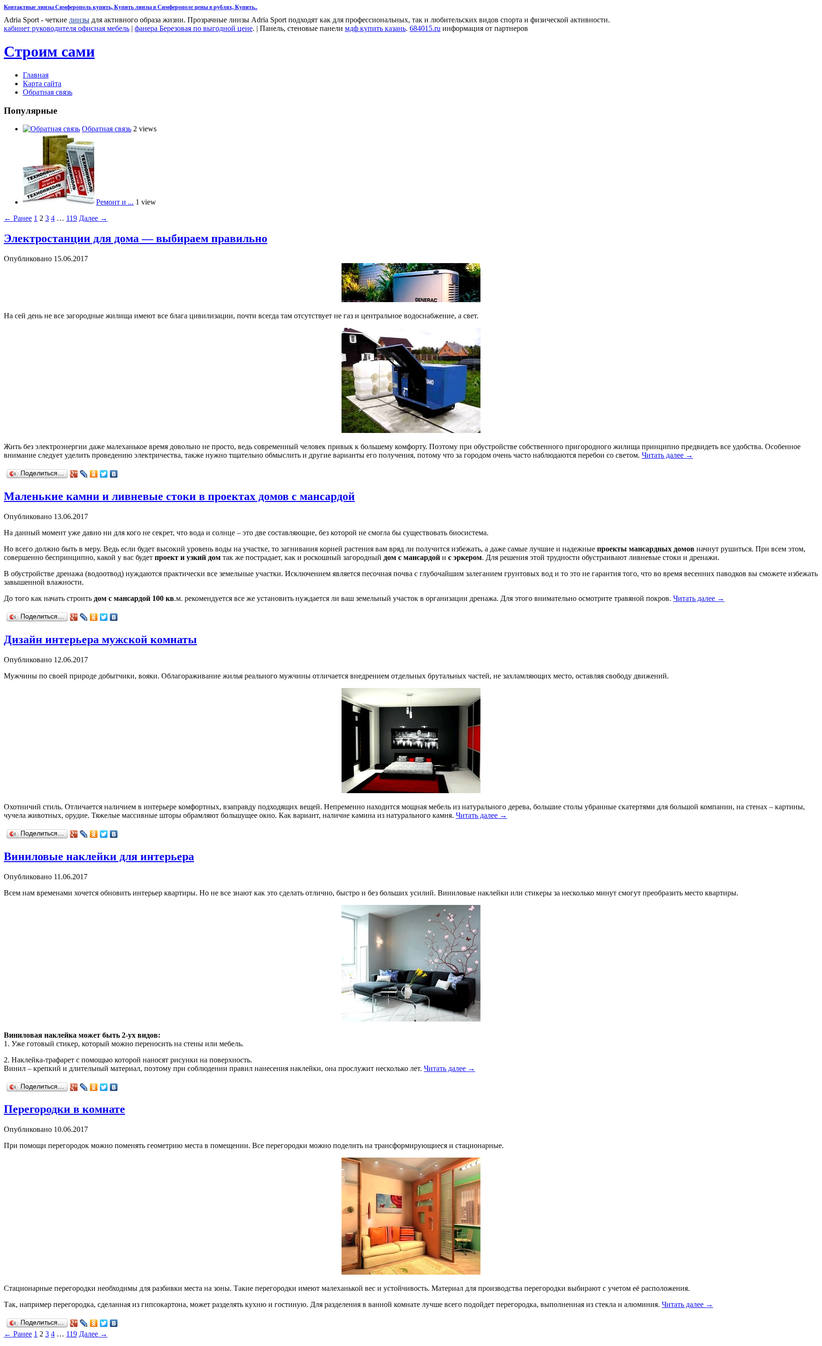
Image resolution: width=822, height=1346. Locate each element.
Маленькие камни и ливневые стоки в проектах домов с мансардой (179, 496)
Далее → (93, 218)
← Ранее (18, 218)
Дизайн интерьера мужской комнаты (100, 639)
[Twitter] (104, 474)
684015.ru (425, 28)
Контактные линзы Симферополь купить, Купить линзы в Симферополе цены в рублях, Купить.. (130, 7)
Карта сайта (42, 83)
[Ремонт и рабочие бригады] (58, 202)
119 (71, 218)
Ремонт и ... (115, 202)
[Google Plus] (74, 474)
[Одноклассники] (94, 474)
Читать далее (667, 455)
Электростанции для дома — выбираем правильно (135, 238)
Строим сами (49, 51)
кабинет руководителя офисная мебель (66, 28)
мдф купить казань (375, 28)
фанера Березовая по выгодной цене (194, 28)
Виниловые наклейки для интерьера (99, 856)
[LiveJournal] (84, 474)
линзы (79, 20)
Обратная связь (47, 92)
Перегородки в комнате (64, 1109)
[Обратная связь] (51, 129)
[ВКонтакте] (114, 474)
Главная (36, 75)
